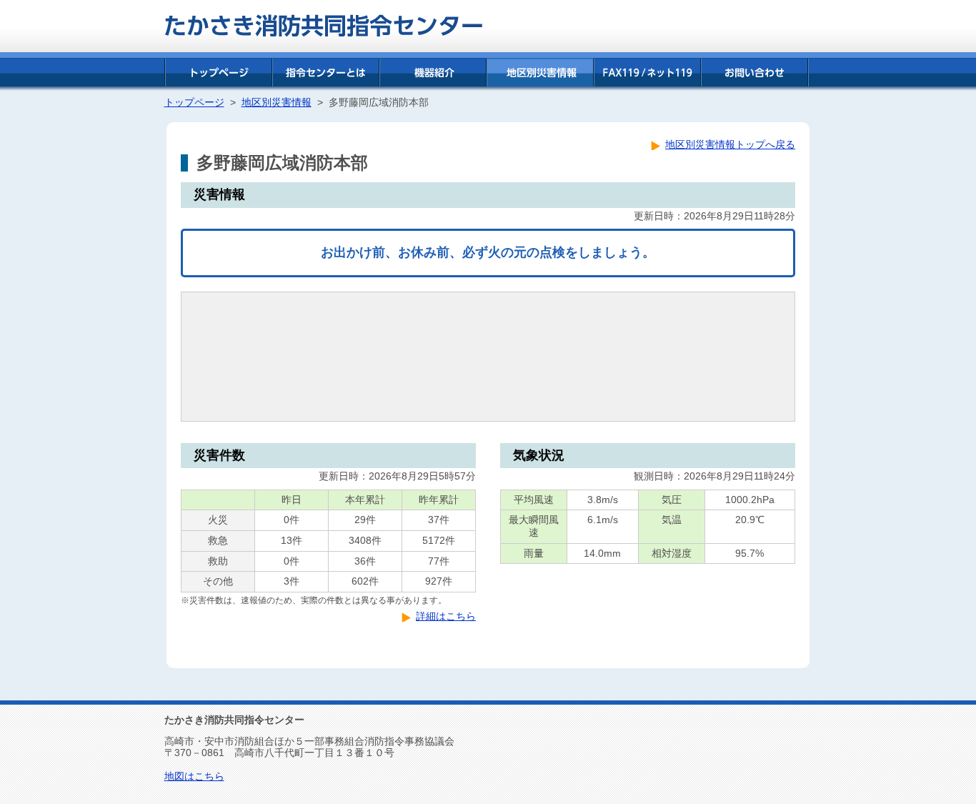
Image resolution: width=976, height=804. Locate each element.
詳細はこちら (446, 616)
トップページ (194, 102)
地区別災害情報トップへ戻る (730, 144)
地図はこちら (194, 776)
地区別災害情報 (276, 102)
